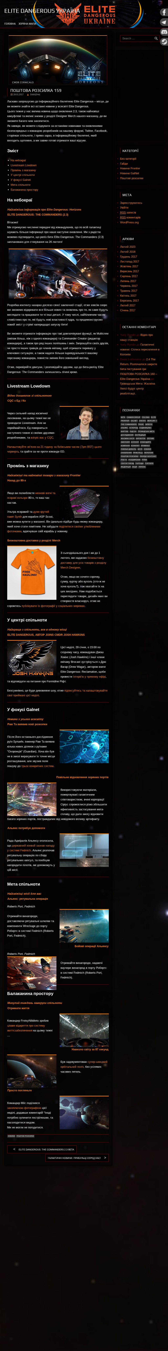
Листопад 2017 (129, 261)
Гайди (124, 163)
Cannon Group (133, 417)
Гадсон (133, 431)
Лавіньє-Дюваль (128, 449)
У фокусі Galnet (21, 179)
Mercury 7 (152, 421)
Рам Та (124, 460)
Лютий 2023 (127, 246)
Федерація (126, 467)
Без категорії (128, 158)
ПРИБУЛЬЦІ (138, 453)
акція (134, 467)
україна (142, 467)
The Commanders (129, 424)
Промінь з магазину (23, 170)
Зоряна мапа (27, 23)
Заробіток (140, 438)
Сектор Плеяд (127, 463)
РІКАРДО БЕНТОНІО (148, 456)
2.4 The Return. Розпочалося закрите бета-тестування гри (138, 364)
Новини (11, 1136)
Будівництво (145, 428)
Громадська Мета (146, 431)
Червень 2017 (128, 285)
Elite (153, 417)
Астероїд (133, 428)
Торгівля (149, 463)
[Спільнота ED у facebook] (164, 15)
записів (128, 212)
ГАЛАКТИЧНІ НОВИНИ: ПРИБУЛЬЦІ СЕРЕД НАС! (74, 1158)
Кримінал (145, 446)
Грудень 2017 (128, 256)
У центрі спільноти (23, 175)
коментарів (130, 217)
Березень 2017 (129, 300)
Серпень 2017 (129, 276)
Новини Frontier (130, 168)
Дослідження (127, 435)
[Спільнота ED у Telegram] (164, 25)
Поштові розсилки (25, 1136)
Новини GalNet (129, 173)
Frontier (125, 421)
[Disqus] (58, 1211)
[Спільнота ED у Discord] (164, 35)
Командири (145, 442)
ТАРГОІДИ (139, 463)
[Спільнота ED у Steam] (164, 45)
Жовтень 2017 (129, 266)
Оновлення (126, 453)
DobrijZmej (35, 94)
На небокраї (18, 160)
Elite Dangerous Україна (42, 10)
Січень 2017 (127, 310)
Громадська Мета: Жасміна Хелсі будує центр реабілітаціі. (137, 388)
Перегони (148, 453)
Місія (140, 449)
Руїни (144, 460)
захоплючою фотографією (24, 1108)
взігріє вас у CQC (42, 437)
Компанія (125, 446)
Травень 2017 (128, 290)
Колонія (135, 442)
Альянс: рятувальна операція (27, 898)
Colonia (145, 417)
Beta (123, 417)
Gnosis (142, 421)
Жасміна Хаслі (127, 438)
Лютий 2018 (127, 251)
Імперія (148, 424)
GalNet (134, 421)
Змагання (125, 442)
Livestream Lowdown (23, 165)
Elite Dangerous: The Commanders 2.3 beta (46, 1150)
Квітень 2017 (128, 295)
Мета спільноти (21, 184)
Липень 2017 (128, 281)
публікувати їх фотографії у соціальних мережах (53, 605)
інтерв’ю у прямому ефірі (89, 676)
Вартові (124, 431)
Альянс (124, 428)
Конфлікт (135, 446)
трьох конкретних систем (37, 766)
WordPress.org (129, 222)
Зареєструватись (131, 202)
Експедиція (140, 435)
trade (141, 424)
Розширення (134, 460)
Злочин (150, 438)
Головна (10, 23)
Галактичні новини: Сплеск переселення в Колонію (139, 349)
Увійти (124, 207)
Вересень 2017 (129, 271)
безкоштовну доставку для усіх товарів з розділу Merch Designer (83, 562)
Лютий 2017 (127, 305)
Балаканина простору (24, 189)
